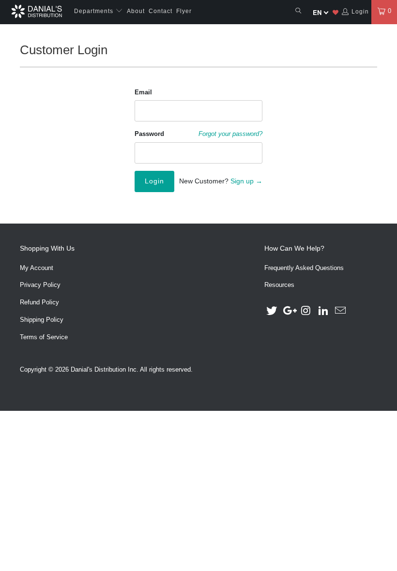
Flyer (184, 11)
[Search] (298, 11)
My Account (36, 267)
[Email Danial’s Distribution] (341, 311)
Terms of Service (44, 337)
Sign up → (246, 181)
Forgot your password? (230, 134)
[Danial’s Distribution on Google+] (289, 311)
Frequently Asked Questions (304, 267)
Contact (160, 11)
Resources (279, 284)
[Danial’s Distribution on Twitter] (271, 311)
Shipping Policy (41, 319)
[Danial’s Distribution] (36, 11)
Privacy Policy (40, 284)
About (136, 11)
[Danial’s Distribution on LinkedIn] (323, 311)
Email (143, 92)
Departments (94, 11)
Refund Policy (39, 302)
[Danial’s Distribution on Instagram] (306, 311)
